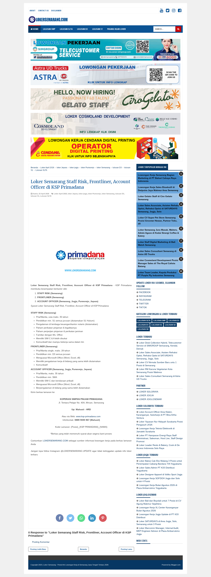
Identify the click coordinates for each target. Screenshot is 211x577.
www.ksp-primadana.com (88, 416)
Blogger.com (175, 565)
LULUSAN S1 (97, 28)
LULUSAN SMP (49, 28)
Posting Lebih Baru (38, 549)
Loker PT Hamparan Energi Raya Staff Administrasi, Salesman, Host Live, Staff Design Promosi (159, 438)
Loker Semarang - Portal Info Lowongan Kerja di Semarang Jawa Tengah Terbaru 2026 (75, 565)
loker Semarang (108, 194)
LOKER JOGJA (146, 395)
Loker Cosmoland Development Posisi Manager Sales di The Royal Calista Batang (158, 263)
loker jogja (83, 194)
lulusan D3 (119, 194)
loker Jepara (73, 194)
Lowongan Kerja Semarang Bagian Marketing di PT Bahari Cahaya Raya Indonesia (157, 178)
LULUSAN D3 (82, 28)
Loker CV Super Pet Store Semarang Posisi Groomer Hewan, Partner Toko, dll (157, 220)
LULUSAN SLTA (66, 28)
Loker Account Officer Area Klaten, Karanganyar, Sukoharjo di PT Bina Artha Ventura (156, 415)
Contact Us (43, 10)
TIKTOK (143, 307)
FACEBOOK (145, 292)
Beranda (83, 549)
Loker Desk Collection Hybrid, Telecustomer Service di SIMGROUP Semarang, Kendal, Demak (158, 345)
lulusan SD (143, 329)
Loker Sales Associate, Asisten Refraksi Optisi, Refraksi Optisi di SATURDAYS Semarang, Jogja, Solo (159, 208)
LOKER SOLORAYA (148, 391)
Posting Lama (126, 549)
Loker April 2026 (60, 194)
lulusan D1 (174, 320)
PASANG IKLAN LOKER (116, 28)
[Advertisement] (81, 220)
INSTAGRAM (145, 296)
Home (35, 28)
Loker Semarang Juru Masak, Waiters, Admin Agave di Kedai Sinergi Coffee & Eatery (158, 233)
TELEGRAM (145, 300)
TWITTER (144, 303)
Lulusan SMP (159, 320)
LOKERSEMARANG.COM (55, 440)
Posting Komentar (41, 542)
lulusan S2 (170, 325)
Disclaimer (56, 10)
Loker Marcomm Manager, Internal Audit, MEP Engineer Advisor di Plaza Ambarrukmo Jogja (158, 531)
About (32, 10)
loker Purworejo (94, 194)
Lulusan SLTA (45, 196)
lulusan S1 (35, 196)
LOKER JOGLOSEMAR (150, 399)
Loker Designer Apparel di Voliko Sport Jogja (160, 474)
